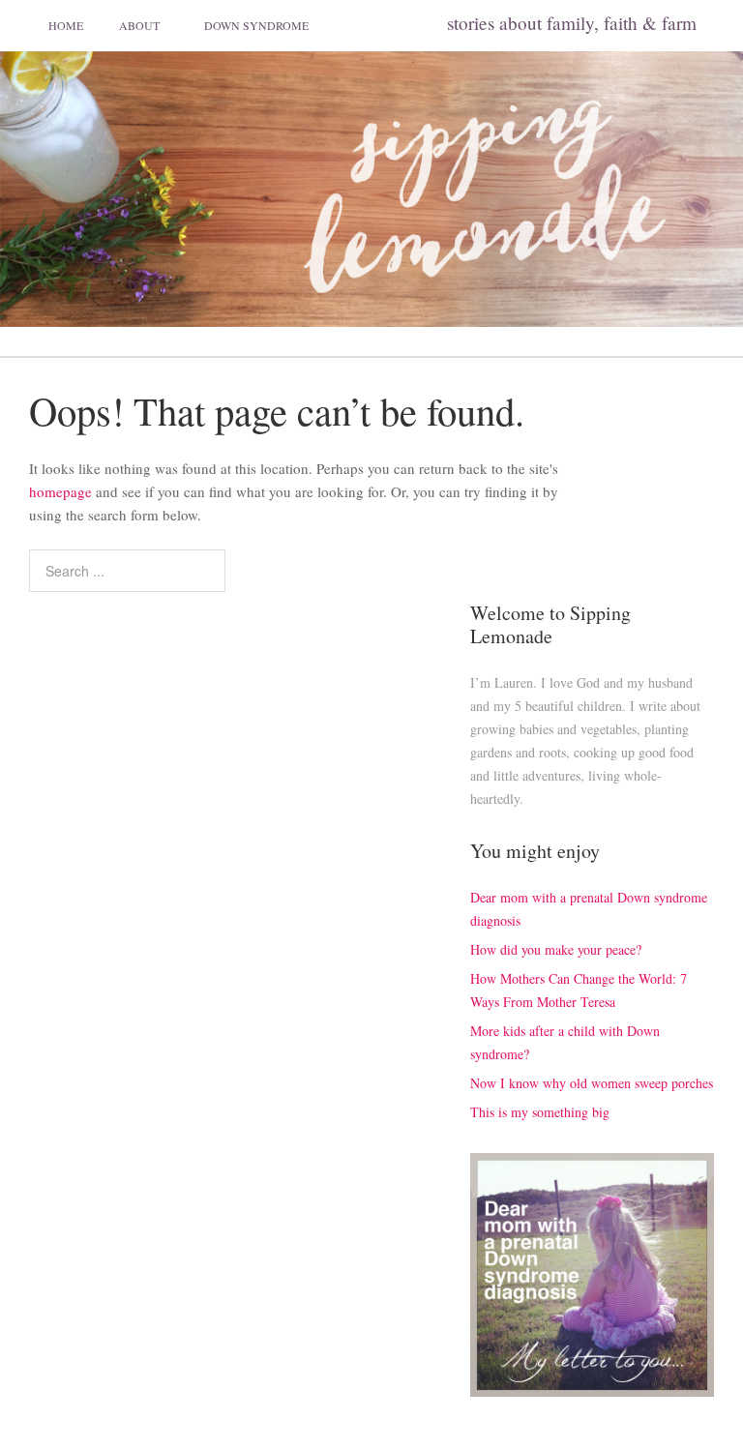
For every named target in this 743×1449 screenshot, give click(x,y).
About (139, 25)
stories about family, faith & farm (572, 23)
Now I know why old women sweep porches (591, 1083)
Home (65, 25)
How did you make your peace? (555, 949)
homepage (60, 491)
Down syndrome (256, 25)
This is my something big (539, 1112)
